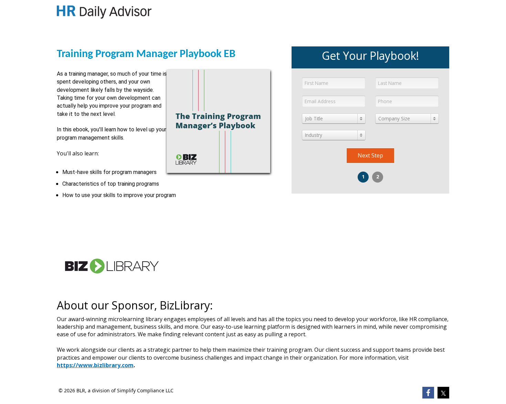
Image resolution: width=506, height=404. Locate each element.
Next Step (370, 155)
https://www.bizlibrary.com (95, 365)
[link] (104, 12)
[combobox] (333, 118)
